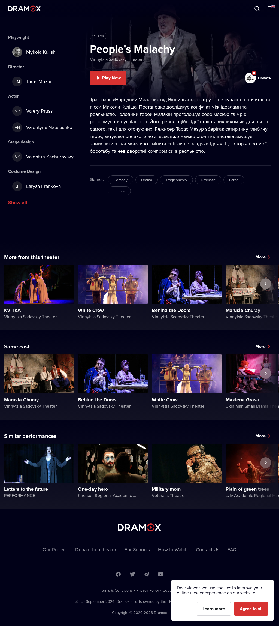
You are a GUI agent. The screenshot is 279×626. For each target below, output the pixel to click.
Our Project (55, 549)
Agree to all (251, 609)
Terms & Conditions (116, 590)
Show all (17, 202)
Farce (234, 180)
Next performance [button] (266, 296)
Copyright (171, 590)
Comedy (121, 180)
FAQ (232, 549)
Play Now (111, 78)
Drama (146, 180)
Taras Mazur (33, 81)
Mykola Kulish (41, 52)
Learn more (213, 609)
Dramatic (208, 180)
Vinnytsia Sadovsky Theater (116, 59)
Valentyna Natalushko (43, 127)
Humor (119, 191)
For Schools (137, 549)
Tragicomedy (176, 180)
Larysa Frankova (38, 186)
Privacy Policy (147, 590)
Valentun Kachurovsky (44, 156)
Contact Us (207, 549)
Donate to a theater (95, 549)
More (260, 257)
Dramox (24, 8)
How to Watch (173, 549)
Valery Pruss (34, 110)
